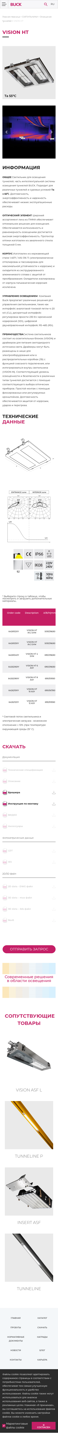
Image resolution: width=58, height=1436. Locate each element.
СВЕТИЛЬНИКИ (30, 17)
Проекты (15, 1327)
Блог (42, 1350)
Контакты (16, 1360)
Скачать (42, 1327)
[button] (6, 132)
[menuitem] (52, 4)
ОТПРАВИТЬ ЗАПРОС (29, 949)
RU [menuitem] (52, 3)
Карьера (42, 1360)
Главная (16, 1318)
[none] (52, 4)
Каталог (42, 1318)
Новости (15, 1350)
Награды (42, 1337)
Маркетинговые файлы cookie (17, 1425)
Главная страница (11, 17)
